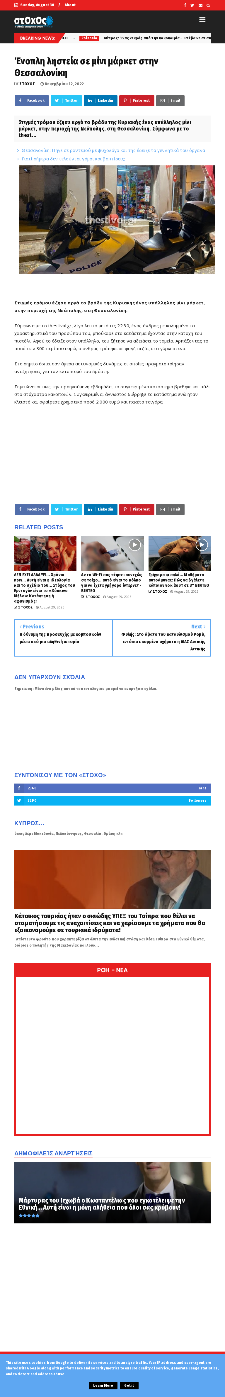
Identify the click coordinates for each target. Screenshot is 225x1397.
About (70, 5)
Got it (129, 1386)
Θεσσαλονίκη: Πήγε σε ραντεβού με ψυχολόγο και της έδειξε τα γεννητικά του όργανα (113, 150)
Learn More (103, 1386)
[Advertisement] (112, 454)
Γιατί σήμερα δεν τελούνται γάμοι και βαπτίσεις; (73, 159)
